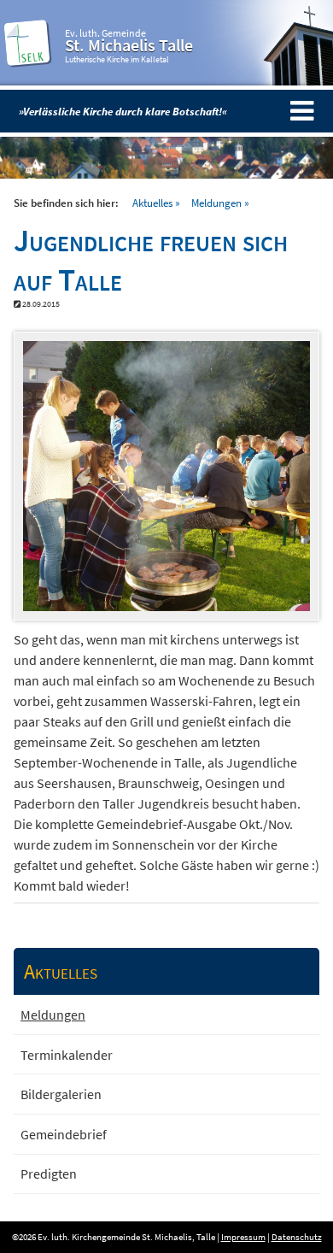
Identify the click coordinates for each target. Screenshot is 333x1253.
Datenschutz (297, 1237)
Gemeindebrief (63, 1134)
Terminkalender (66, 1054)
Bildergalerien (61, 1094)
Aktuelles (152, 202)
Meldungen (216, 202)
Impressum (243, 1237)
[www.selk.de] (28, 61)
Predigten (48, 1173)
